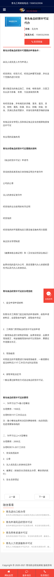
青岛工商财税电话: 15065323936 (27, 3)
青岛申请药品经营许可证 (19, 522)
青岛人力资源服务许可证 (19, 543)
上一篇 (12, 496)
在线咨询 (48, 299)
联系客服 (37, 41)
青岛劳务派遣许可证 (17, 532)
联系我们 (45, 575)
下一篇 (42, 496)
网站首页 (9, 575)
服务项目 (26, 575)
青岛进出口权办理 (15, 511)
